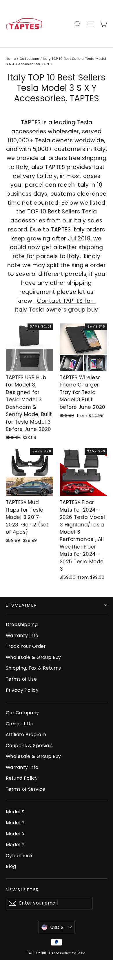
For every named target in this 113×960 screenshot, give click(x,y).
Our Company (22, 712)
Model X (15, 833)
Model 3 (15, 822)
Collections (29, 58)
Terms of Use (21, 679)
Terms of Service (25, 789)
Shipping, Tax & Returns (33, 668)
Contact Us (19, 723)
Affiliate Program (26, 734)
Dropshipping (22, 624)
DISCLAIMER (21, 605)
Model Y (15, 844)
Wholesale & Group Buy (33, 657)
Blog (11, 866)
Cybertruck (19, 855)
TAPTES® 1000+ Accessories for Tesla (56, 953)
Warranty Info (22, 635)
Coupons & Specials (29, 745)
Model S (15, 811)
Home (11, 58)
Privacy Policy (22, 690)
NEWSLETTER (22, 890)
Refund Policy (22, 778)
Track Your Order (26, 646)
